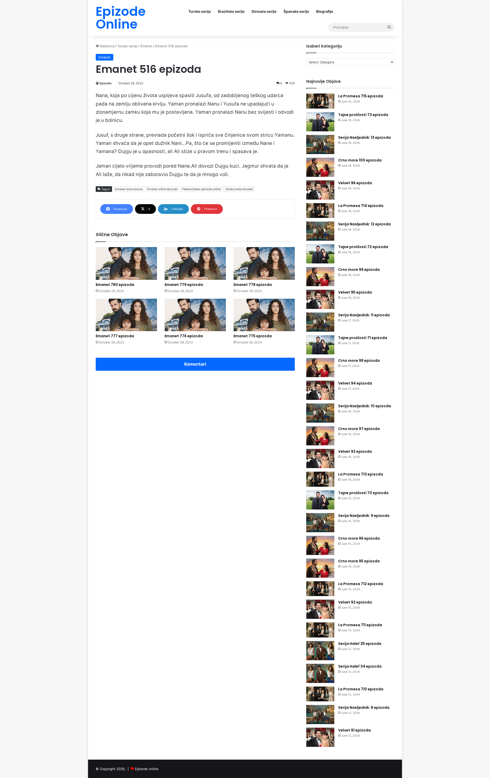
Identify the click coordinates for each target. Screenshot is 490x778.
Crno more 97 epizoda (359, 428)
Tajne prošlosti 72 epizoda (363, 246)
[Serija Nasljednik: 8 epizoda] (320, 714)
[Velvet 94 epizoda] (320, 390)
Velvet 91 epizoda (354, 730)
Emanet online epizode (162, 189)
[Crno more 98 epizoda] (320, 367)
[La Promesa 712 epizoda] (320, 588)
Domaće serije (264, 11)
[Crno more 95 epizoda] (320, 568)
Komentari (195, 364)
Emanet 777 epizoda (115, 336)
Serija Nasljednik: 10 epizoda (364, 406)
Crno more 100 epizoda (360, 160)
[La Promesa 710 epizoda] (320, 694)
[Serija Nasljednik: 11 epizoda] (320, 322)
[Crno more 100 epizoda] (320, 167)
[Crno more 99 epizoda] (320, 276)
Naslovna (106, 46)
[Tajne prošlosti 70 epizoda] (320, 499)
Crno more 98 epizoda (359, 360)
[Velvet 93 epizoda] (320, 458)
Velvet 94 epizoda (355, 383)
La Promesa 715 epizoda (360, 96)
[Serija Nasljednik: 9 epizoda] (320, 522)
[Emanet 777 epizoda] (126, 315)
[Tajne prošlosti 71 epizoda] (320, 344)
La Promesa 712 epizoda (360, 583)
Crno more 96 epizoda (359, 538)
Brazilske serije (231, 11)
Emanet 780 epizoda (115, 284)
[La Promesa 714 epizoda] (320, 210)
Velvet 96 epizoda (355, 182)
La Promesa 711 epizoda (360, 625)
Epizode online (146, 769)
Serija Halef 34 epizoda (360, 666)
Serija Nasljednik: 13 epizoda (364, 137)
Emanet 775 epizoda (253, 336)
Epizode (106, 83)
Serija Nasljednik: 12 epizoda (364, 224)
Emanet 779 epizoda (184, 284)
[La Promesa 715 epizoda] (320, 101)
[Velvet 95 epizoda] (320, 299)
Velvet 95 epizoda (355, 292)
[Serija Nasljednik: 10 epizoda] (320, 413)
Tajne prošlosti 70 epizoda (363, 492)
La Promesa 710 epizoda (360, 689)
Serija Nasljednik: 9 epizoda (363, 515)
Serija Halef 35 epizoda (359, 643)
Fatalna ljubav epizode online (201, 189)
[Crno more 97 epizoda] (320, 435)
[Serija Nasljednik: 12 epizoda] (320, 231)
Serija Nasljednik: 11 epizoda (364, 315)
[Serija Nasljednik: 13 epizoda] (320, 144)
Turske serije (199, 11)
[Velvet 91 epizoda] (320, 737)
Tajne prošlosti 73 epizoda (363, 114)
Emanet (146, 46)
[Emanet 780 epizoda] (126, 263)
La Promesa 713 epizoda (360, 474)
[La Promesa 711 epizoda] (320, 629)
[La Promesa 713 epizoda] (320, 479)
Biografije (324, 11)
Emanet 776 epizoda (184, 336)
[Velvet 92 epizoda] (320, 609)
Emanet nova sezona (128, 189)
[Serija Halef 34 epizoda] (320, 673)
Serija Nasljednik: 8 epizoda (363, 707)
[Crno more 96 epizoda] (320, 545)
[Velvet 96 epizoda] (320, 190)
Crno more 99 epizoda (359, 269)
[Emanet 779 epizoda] (195, 263)
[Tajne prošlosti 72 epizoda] (320, 253)
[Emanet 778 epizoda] (264, 263)
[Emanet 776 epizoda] (195, 315)
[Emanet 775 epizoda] (264, 315)
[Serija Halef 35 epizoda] (320, 650)
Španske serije (296, 11)
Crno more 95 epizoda (359, 561)
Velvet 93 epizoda (355, 451)
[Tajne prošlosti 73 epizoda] (320, 121)
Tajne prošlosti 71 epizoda (362, 337)
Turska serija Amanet (239, 189)
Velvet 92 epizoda (355, 602)
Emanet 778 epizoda (253, 284)
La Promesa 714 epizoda (360, 205)
